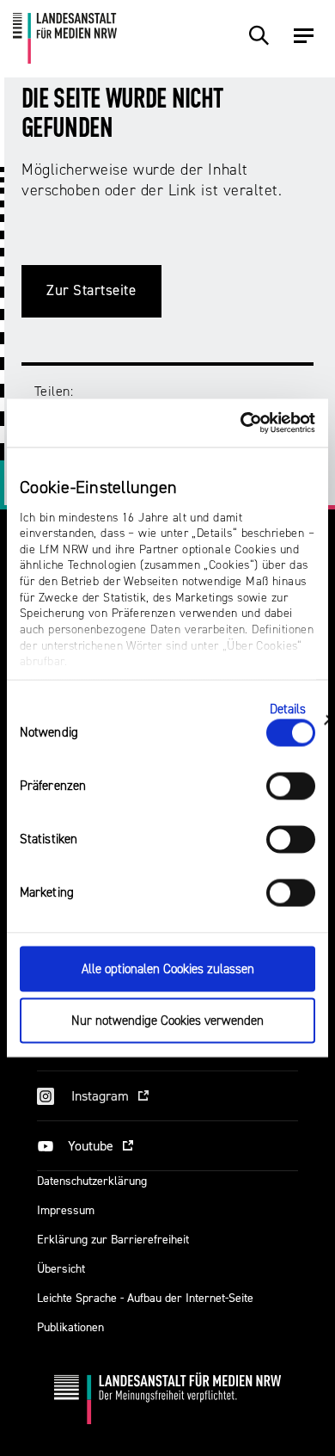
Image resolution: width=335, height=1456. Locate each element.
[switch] (290, 785)
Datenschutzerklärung (92, 1181)
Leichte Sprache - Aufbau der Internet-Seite (145, 1298)
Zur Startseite (91, 290)
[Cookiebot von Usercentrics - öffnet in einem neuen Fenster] (241, 423)
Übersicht (61, 1269)
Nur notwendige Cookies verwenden (167, 1021)
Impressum (65, 1210)
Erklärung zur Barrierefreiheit (113, 1239)
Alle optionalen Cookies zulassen (168, 968)
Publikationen (70, 1327)
